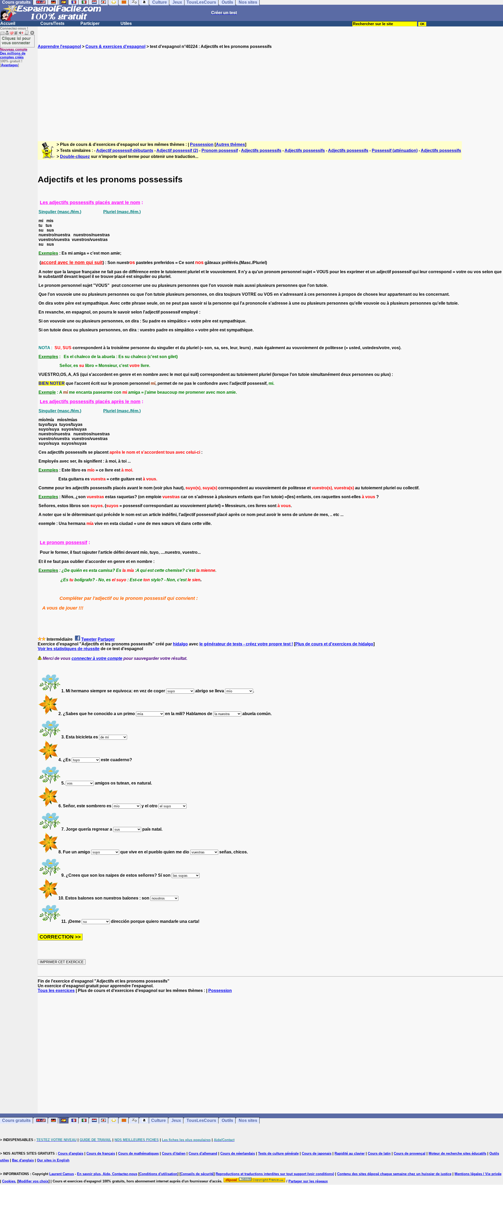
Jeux (176, 1120)
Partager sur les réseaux (308, 1181)
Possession (202, 144)
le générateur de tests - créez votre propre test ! (246, 644)
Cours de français (100, 1153)
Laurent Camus (61, 1174)
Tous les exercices (56, 990)
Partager (106, 639)
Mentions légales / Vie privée (478, 1174)
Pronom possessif (219, 150)
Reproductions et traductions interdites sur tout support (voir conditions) (275, 1174)
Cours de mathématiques (138, 1153)
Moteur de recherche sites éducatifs (457, 1153)
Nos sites (248, 1120)
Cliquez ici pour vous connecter (16, 40)
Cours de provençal (409, 1153)
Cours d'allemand (203, 1153)
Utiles (126, 23)
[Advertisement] (270, 90)
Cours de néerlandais (237, 1153)
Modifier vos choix (33, 1181)
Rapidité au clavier (350, 1153)
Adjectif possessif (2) (177, 150)
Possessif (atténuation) (395, 150)
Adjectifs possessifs (261, 150)
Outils (227, 1120)
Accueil (7, 23)
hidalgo (180, 644)
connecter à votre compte (97, 658)
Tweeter (89, 639)
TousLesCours (201, 1120)
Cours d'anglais (70, 1153)
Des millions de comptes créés (13, 53)
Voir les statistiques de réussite (69, 648)
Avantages (9, 65)
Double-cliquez (75, 156)
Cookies (8, 1181)
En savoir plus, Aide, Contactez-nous (107, 1174)
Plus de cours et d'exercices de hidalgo (334, 644)
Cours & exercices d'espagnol (115, 46)
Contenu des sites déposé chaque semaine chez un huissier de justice (394, 1174)
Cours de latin (379, 1153)
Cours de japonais (316, 1153)
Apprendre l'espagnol (59, 46)
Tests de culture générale (278, 1153)
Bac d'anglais (23, 1160)
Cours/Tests (52, 23)
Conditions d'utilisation (158, 1174)
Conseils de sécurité (197, 1174)
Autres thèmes (230, 144)
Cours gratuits (16, 1120)
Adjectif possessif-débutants (124, 150)
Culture (158, 1120)
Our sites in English (53, 1160)
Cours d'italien (173, 1153)
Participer (90, 23)
